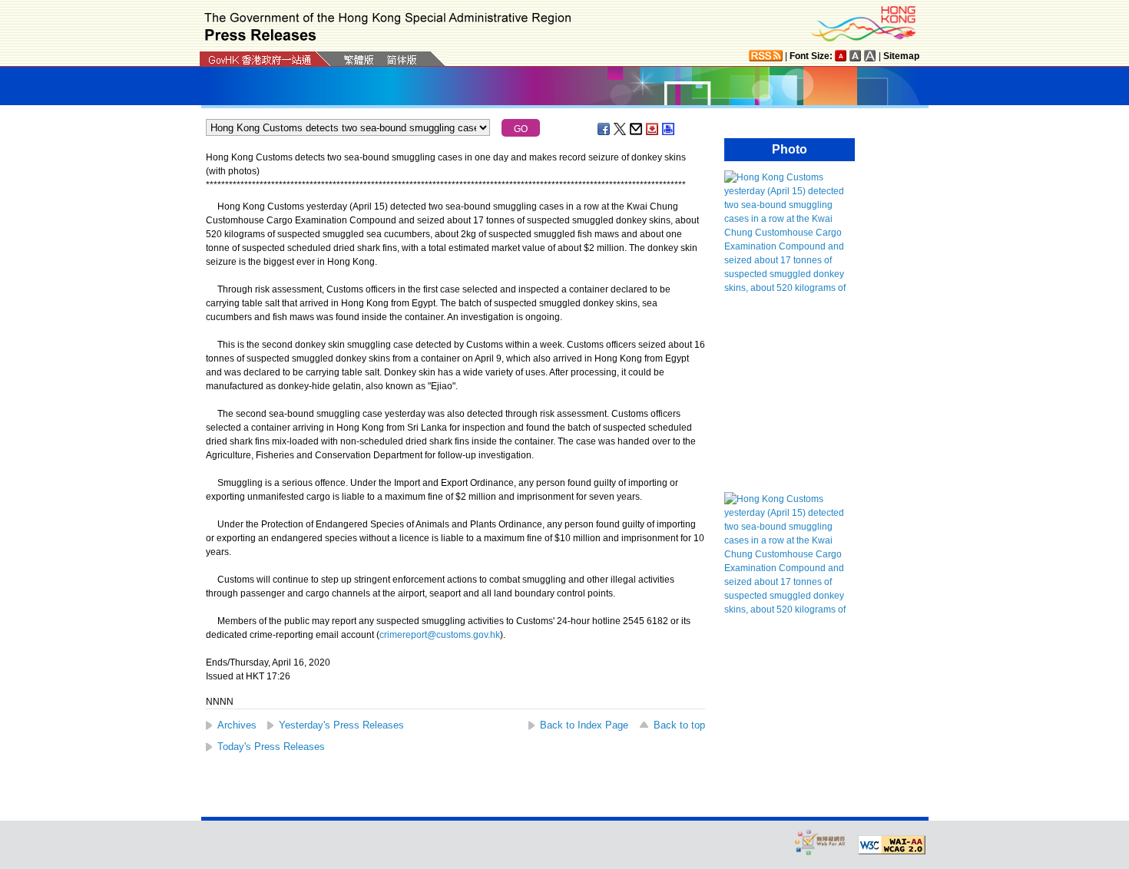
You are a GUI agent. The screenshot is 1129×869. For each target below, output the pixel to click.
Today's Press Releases (271, 746)
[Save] (653, 129)
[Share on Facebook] (604, 129)
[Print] (669, 129)
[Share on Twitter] (620, 129)
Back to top (679, 725)
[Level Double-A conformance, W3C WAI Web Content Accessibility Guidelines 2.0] (891, 845)
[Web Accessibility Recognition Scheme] (820, 841)
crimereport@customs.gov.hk (439, 634)
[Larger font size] (855, 55)
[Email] (637, 129)
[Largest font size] (870, 55)
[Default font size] (841, 55)
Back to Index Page (584, 725)
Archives (237, 725)
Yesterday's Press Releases (341, 725)
